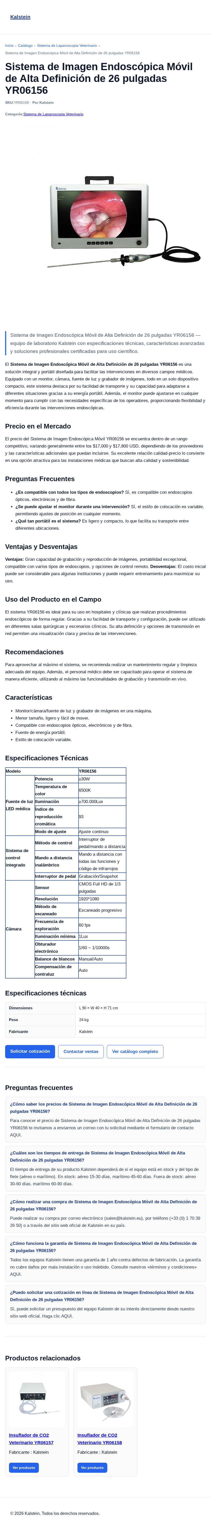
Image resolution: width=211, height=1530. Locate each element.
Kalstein (20, 17)
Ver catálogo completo (135, 1051)
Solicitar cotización (30, 1051)
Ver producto (24, 1468)
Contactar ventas (81, 1051)
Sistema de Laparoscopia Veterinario (53, 114)
